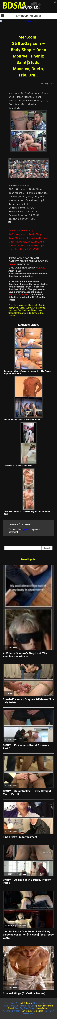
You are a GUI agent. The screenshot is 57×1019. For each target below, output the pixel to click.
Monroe (41, 307)
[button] (55, 2)
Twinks (11, 315)
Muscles (12, 310)
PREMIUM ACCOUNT (19, 294)
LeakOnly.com (25, 1003)
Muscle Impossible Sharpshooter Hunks (22, 419)
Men (34, 307)
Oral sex (26, 310)
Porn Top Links (28, 1005)
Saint (40, 310)
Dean (22, 307)
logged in (25, 529)
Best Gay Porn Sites (24, 1008)
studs (28, 313)
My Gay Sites (40, 1003)
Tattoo (35, 313)
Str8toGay (19, 313)
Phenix (34, 310)
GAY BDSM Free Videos (28, 16)
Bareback (32, 305)
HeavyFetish (42, 1008)
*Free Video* (11, 1003)
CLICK (12, 264)
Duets (28, 307)
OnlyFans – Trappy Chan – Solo (18, 466)
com (16, 307)
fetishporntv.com (11, 1011)
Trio (41, 313)
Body (10, 307)
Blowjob (42, 305)
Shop (10, 313)
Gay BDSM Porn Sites (32, 1011)
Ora (19, 310)
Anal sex (23, 305)
